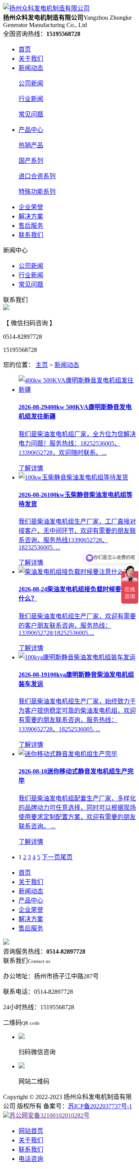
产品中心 (31, 129)
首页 (25, 49)
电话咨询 (31, 1158)
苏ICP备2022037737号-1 (100, 1106)
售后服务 (31, 225)
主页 (42, 365)
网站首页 (31, 1131)
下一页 (51, 857)
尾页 (66, 857)
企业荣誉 (31, 207)
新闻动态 (31, 68)
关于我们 (31, 58)
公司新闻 (31, 83)
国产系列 (31, 160)
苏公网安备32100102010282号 (49, 1115)
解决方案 (31, 216)
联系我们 (31, 235)
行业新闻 (31, 99)
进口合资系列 (37, 176)
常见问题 (31, 114)
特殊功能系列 (37, 191)
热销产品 (31, 145)
